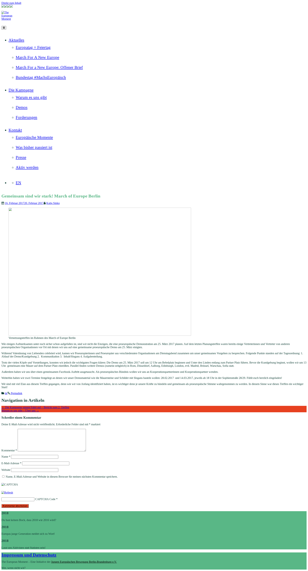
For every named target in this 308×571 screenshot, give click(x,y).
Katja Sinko (53, 203)
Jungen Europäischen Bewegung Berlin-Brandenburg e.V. (84, 561)
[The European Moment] (10, 18)
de (6, 393)
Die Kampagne (21, 90)
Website (5, 469)
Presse (21, 157)
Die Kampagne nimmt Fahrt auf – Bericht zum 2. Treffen (35, 407)
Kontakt (15, 130)
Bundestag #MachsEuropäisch (41, 77)
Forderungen (26, 117)
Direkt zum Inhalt (11, 2)
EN (18, 183)
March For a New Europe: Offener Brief (49, 67)
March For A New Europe (37, 57)
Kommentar (9, 450)
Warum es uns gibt (31, 97)
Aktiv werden (27, 167)
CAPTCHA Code (45, 499)
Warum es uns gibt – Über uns (20, 410)
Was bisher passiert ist (34, 147)
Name (5, 456)
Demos (21, 107)
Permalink (16, 393)
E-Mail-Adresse (11, 463)
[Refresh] (7, 492)
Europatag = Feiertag (33, 47)
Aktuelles (16, 40)
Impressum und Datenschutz (28, 554)
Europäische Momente (34, 137)
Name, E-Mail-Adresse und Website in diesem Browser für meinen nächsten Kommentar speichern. (62, 476)
